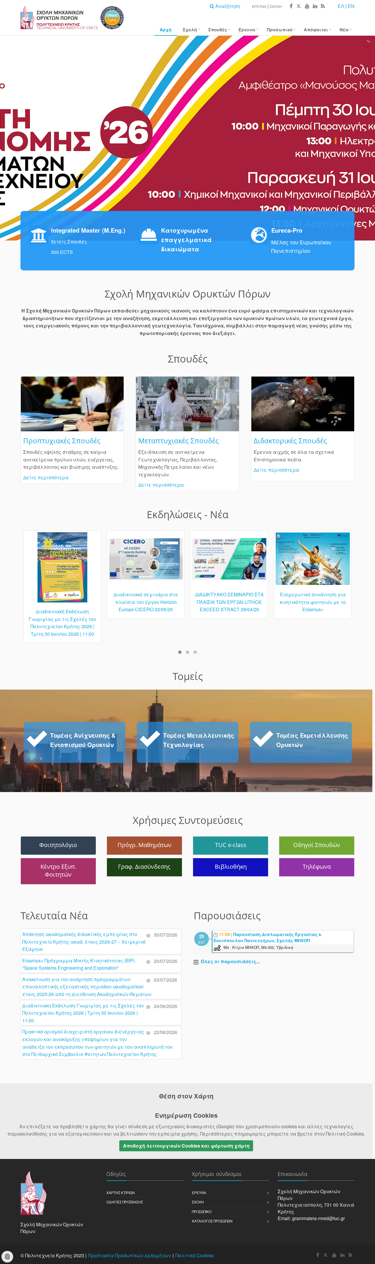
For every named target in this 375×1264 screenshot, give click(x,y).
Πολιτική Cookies (194, 1255)
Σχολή (276, 6)
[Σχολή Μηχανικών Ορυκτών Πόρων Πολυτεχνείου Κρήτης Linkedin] (314, 6)
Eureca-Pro (286, 230)
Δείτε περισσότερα (46, 477)
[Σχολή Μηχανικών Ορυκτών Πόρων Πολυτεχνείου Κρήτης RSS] (322, 6)
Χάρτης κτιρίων (120, 1192)
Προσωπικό (279, 29)
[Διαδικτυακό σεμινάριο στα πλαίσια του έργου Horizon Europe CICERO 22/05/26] (62, 561)
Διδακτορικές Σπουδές (290, 440)
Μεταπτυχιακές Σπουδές (178, 440)
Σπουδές (217, 29)
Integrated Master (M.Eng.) (88, 230)
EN (351, 6)
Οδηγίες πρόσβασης (124, 1201)
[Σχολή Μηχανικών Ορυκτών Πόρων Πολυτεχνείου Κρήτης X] (298, 6)
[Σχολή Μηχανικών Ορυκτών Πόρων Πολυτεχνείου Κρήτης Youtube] (306, 6)
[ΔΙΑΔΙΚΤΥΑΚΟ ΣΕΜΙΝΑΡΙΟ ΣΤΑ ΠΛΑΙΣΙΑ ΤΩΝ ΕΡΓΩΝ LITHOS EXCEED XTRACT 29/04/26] (146, 561)
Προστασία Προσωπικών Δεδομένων (129, 1255)
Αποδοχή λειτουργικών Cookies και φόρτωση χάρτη (186, 1145)
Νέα (344, 29)
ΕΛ (341, 6)
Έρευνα (259, 6)
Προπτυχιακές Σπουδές (61, 440)
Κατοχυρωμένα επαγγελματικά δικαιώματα (186, 239)
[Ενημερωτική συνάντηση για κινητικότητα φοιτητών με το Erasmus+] (229, 561)
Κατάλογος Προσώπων (212, 1220)
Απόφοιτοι (316, 29)
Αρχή (165, 29)
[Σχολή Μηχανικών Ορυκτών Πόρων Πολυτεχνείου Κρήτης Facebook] (291, 6)
